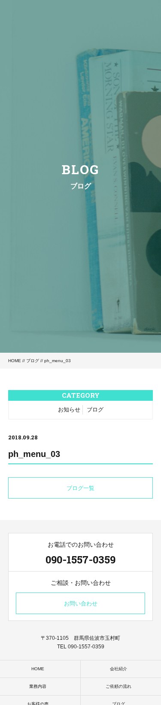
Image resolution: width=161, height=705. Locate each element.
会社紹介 (118, 668)
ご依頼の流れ (118, 686)
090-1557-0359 (80, 559)
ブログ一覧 (80, 488)
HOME (14, 360)
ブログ (32, 360)
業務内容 (37, 686)
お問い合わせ (80, 603)
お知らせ (69, 409)
